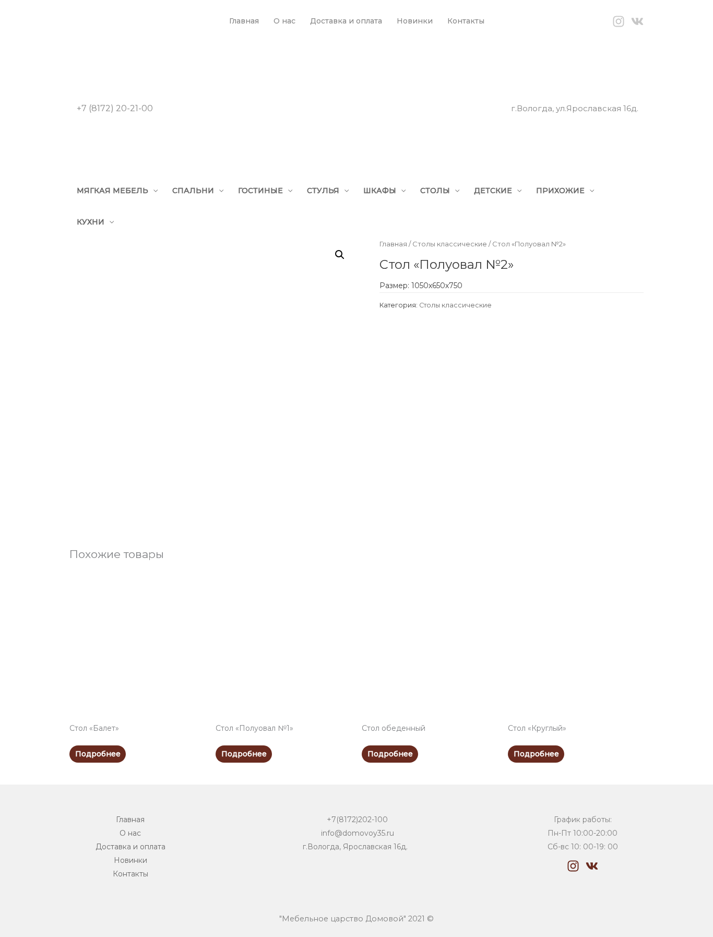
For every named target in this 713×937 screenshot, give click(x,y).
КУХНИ (90, 222)
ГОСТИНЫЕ (260, 190)
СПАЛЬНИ (193, 190)
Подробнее (98, 753)
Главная (244, 21)
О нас (284, 21)
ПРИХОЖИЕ (560, 190)
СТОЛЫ (435, 190)
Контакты (465, 21)
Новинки (415, 21)
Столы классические (449, 244)
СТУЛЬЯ (323, 190)
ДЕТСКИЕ (493, 190)
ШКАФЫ (379, 190)
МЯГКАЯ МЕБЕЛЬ (112, 190)
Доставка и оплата (346, 21)
